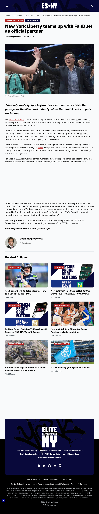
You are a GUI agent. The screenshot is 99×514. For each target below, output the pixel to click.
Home (7, 16)
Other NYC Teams (32, 16)
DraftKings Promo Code (29, 454)
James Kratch (56, 371)
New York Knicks (62, 306)
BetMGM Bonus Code (51, 454)
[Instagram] (49, 465)
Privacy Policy (32, 479)
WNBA (40, 147)
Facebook (26, 243)
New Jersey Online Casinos (49, 457)
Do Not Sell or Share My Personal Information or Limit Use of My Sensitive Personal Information (49, 484)
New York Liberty (16, 119)
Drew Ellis (9, 297)
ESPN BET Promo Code (73, 451)
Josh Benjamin (57, 336)
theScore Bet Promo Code (50, 451)
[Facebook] (39, 465)
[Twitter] (44, 465)
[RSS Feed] (60, 465)
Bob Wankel (55, 297)
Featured (59, 267)
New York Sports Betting (27, 451)
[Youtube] (55, 465)
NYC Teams (17, 16)
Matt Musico (10, 374)
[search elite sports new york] (92, 5)
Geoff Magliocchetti (13, 37)
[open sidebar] (7, 5)
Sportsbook (32, 20)
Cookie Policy (67, 479)
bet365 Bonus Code (71, 454)
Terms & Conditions (50, 479)
